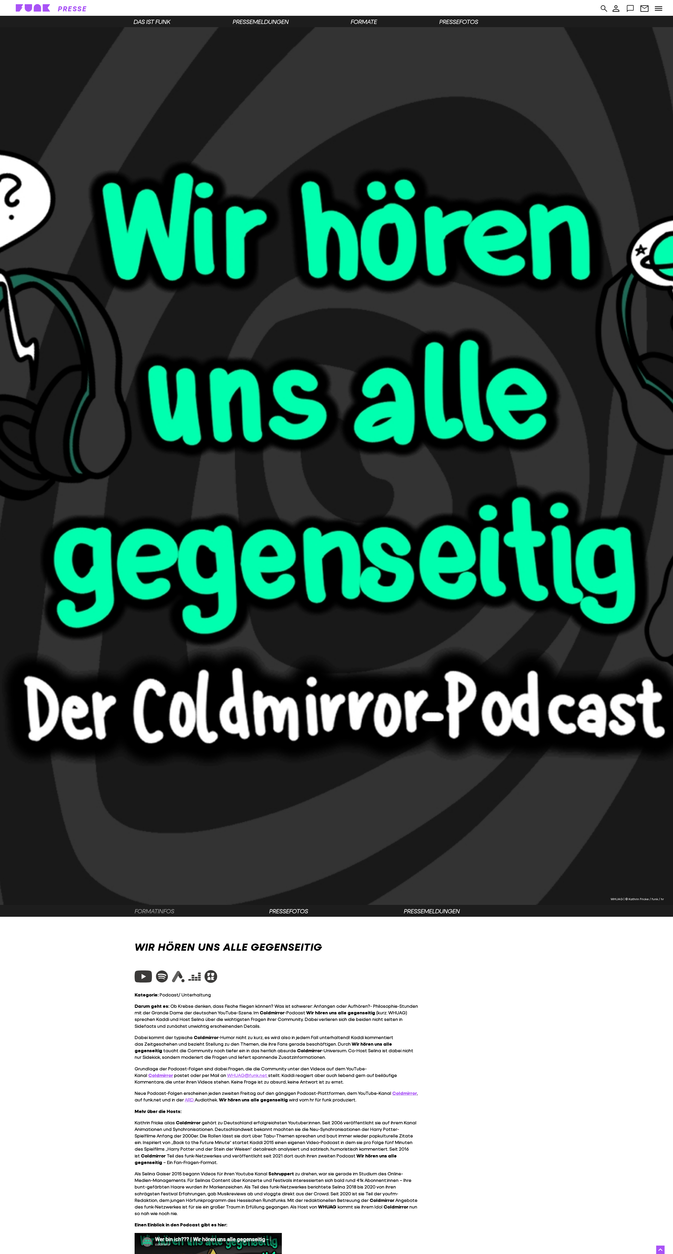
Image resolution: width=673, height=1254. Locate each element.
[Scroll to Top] (660, 1250)
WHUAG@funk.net (247, 1075)
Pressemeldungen (261, 21)
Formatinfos (154, 911)
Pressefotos (458, 21)
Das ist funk (152, 21)
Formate (364, 21)
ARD (190, 1099)
